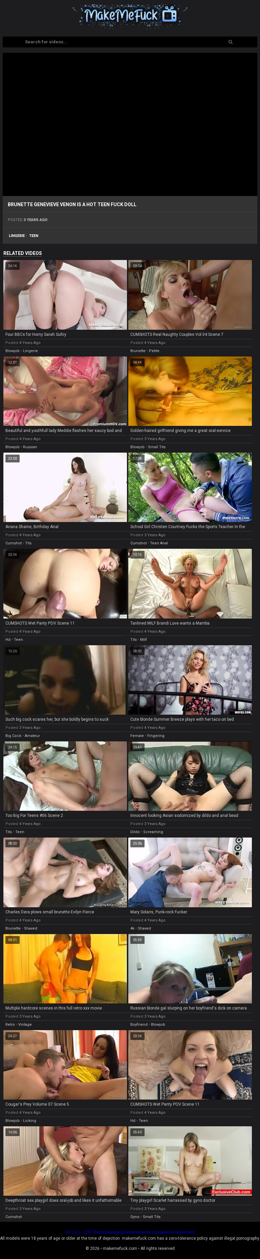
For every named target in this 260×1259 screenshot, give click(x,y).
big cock (13, 736)
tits (28, 543)
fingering (156, 736)
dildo (135, 832)
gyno (134, 1217)
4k (132, 928)
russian (30, 447)
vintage (25, 1024)
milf (143, 639)
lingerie (17, 236)
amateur (32, 736)
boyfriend (139, 1024)
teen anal (159, 543)
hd (7, 639)
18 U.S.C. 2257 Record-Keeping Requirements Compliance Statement (130, 1232)
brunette (138, 351)
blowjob (12, 351)
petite (154, 351)
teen (33, 236)
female (137, 736)
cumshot (13, 543)
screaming (153, 832)
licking (29, 1121)
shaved (30, 928)
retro (10, 1024)
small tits (157, 447)
